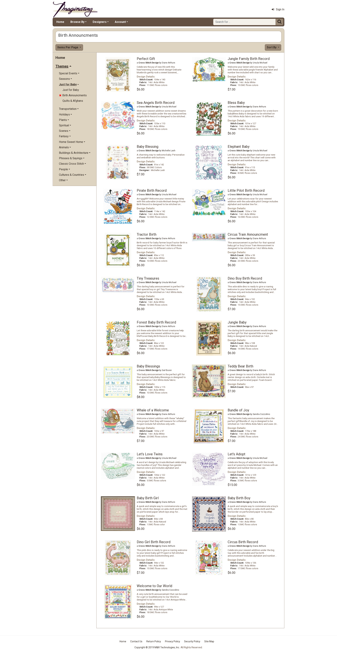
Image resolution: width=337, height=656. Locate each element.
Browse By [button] (77, 22)
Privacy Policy (172, 641)
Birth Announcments (73, 95)
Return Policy (153, 641)
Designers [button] (100, 22)
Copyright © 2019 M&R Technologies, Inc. (157, 647)
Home (60, 22)
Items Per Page (68, 47)
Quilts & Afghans (72, 100)
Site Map (209, 641)
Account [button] (120, 22)
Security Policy (192, 641)
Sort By (272, 47)
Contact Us (136, 641)
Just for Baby (70, 90)
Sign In (280, 9)
